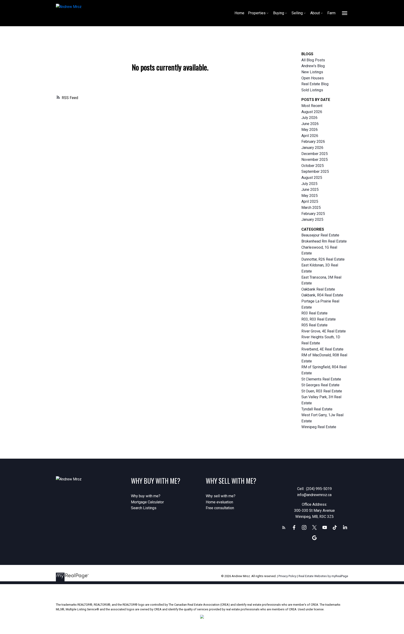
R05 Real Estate (314, 325)
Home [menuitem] (239, 13)
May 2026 (309, 129)
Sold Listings (312, 90)
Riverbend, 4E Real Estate (322, 349)
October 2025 (312, 165)
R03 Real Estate (314, 313)
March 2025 (311, 207)
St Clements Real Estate (321, 379)
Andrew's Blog (313, 66)
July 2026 (309, 117)
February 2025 (313, 213)
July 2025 (309, 183)
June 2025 (310, 189)
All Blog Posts (313, 60)
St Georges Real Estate (320, 385)
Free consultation (220, 508)
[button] (283, 527)
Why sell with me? (220, 496)
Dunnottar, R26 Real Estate (323, 259)
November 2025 (314, 159)
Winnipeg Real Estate (318, 427)
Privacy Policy (287, 576)
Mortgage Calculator (147, 502)
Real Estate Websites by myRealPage (323, 576)
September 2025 (315, 171)
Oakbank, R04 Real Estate (322, 295)
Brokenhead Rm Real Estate (324, 241)
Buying (278, 13)
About (315, 13)
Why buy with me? (145, 496)
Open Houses (312, 78)
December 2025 (314, 153)
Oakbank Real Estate (318, 289)
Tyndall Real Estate (316, 409)
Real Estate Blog (314, 84)
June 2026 (310, 124)
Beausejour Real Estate (320, 235)
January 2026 (312, 147)
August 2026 (311, 112)
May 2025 (309, 195)
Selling (297, 13)
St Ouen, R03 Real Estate (321, 391)
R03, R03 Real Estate (318, 319)
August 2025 (311, 177)
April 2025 (309, 201)
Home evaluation (219, 502)
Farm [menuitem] (331, 13)
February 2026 (313, 141)
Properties (257, 13)
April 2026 (309, 135)
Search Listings (143, 508)
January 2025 (312, 219)
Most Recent (311, 105)
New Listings (312, 72)
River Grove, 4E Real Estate (323, 331)
